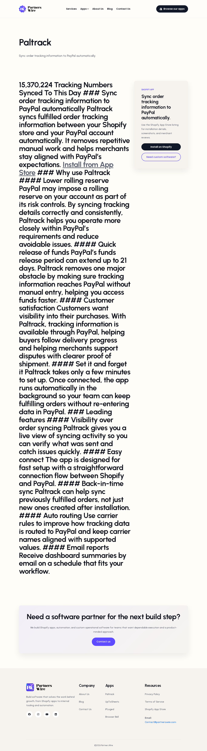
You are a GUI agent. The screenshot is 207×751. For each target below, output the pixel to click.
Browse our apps (174, 9)
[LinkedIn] (56, 714)
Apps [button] (83, 9)
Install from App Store (66, 168)
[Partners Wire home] (30, 9)
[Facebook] (29, 714)
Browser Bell (112, 716)
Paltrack (109, 694)
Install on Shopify (161, 147)
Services (71, 9)
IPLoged (109, 709)
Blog (110, 9)
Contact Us (123, 9)
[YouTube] (47, 714)
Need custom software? (161, 157)
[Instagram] (38, 714)
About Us (98, 9)
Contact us (103, 641)
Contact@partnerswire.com (160, 722)
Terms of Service (154, 701)
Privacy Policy (152, 694)
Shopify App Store (155, 709)
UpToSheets (112, 701)
